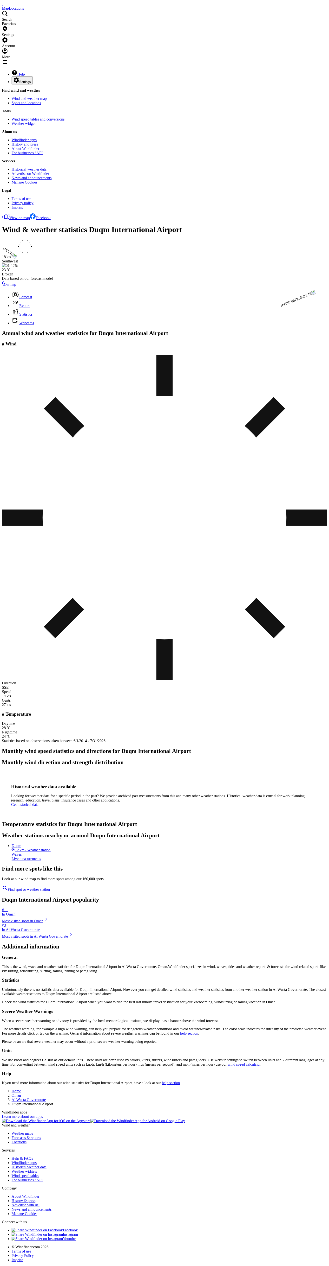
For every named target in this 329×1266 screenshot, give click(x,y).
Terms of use (21, 199)
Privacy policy (22, 203)
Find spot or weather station (29, 889)
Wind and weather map (29, 98)
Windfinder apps (24, 140)
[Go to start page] (2, 4)
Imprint (17, 207)
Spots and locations (26, 103)
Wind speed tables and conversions (38, 119)
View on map (19, 218)
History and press (25, 144)
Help (21, 74)
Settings (25, 82)
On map (10, 284)
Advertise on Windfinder (30, 174)
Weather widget (23, 123)
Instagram (70, 1234)
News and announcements (32, 178)
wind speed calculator (244, 1064)
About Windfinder (25, 148)
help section (189, 1033)
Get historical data (25, 804)
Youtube (69, 1239)
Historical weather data (29, 169)
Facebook (43, 218)
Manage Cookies (24, 182)
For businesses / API (27, 153)
